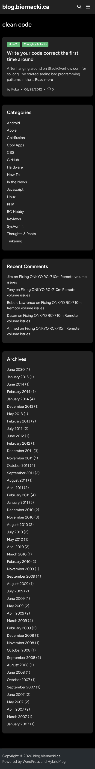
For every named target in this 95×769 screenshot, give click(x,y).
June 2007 (16, 694)
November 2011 (20, 458)
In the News (17, 182)
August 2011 (17, 480)
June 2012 (15, 436)
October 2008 (18, 650)
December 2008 (20, 635)
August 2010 (17, 524)
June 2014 (15, 384)
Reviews (14, 219)
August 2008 (18, 665)
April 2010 (15, 547)
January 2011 (17, 502)
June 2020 (16, 369)
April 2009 (15, 613)
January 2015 (18, 377)
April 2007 (15, 709)
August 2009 (17, 584)
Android (13, 123)
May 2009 (15, 606)
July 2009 (15, 591)
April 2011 (15, 488)
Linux (11, 197)
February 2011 (18, 495)
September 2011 (20, 473)
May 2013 (15, 414)
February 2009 (19, 628)
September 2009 (21, 576)
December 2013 (20, 406)
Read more (44, 79)
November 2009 (20, 569)
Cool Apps (15, 145)
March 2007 (17, 717)
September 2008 (21, 657)
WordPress (31, 761)
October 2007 (18, 680)
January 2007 (18, 724)
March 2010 (17, 554)
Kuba (15, 89)
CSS (10, 152)
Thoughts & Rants (35, 44)
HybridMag (56, 761)
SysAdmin (15, 226)
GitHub (13, 160)
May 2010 (15, 539)
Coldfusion (16, 138)
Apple (12, 130)
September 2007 (21, 687)
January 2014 (18, 399)
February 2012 (18, 443)
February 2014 (18, 391)
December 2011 (20, 451)
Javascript (15, 189)
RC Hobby (15, 211)
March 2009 (17, 620)
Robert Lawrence (21, 302)
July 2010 (15, 532)
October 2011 (18, 465)
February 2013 (18, 421)
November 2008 (20, 643)
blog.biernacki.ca (25, 6)
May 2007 (15, 702)
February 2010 (18, 561)
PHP (10, 204)
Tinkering (14, 241)
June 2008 (16, 672)
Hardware (15, 167)
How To (13, 44)
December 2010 (20, 510)
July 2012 (15, 428)
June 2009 (16, 598)
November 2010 (20, 517)
